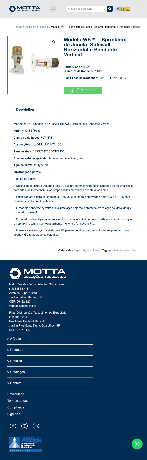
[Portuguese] (123, 9)
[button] (53, 9)
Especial (43, 26)
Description (25, 109)
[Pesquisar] (110, 9)
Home (18, 26)
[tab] (25, 109)
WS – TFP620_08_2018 (116, 78)
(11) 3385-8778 (19, 289)
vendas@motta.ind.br (22, 306)
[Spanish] (128, 9)
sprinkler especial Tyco (122, 250)
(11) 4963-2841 (19, 317)
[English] (119, 9)
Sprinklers (30, 26)
